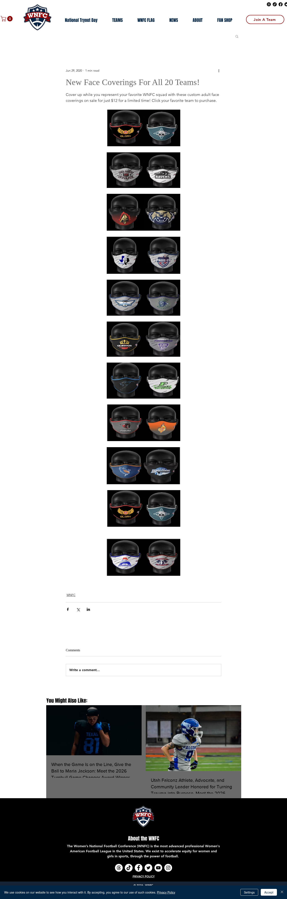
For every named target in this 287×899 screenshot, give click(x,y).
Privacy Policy (166, 892)
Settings (249, 892)
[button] (7, 18)
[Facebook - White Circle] (138, 868)
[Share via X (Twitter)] (78, 609)
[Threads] (269, 4)
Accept (268, 892)
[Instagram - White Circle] (168, 868)
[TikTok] (275, 4)
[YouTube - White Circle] (158, 868)
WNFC (71, 595)
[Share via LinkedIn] (88, 609)
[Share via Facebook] (68, 609)
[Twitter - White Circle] (148, 868)
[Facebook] (281, 4)
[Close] (281, 892)
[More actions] (218, 70)
